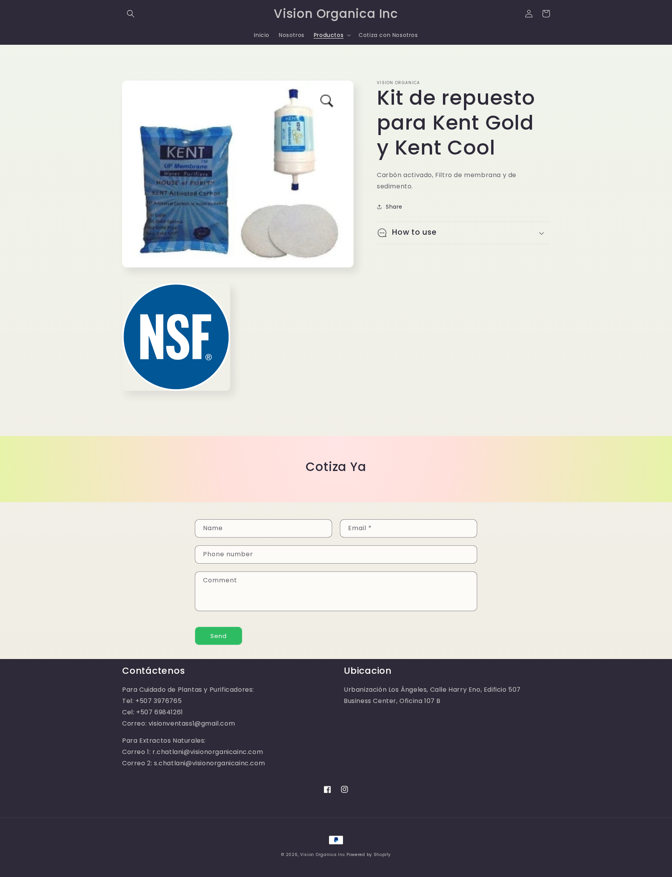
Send (218, 636)
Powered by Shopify (368, 855)
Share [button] (394, 206)
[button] (130, 13)
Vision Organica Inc (322, 855)
